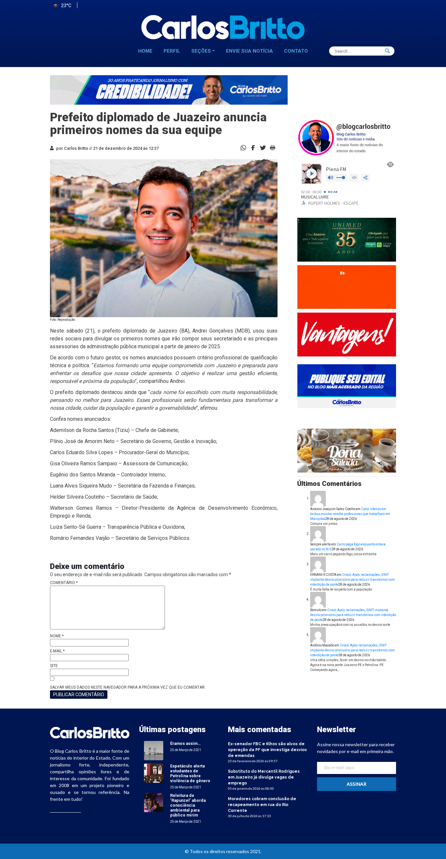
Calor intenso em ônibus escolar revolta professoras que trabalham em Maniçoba (350, 514)
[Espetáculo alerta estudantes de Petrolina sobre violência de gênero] (153, 773)
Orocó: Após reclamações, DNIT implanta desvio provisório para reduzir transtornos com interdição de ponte (352, 579)
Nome (57, 636)
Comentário (64, 582)
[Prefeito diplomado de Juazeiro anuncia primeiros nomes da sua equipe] (253, 147)
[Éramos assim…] (153, 750)
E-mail (57, 651)
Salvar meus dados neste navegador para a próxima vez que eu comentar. (128, 687)
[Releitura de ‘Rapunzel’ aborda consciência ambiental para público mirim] (153, 802)
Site (54, 665)
